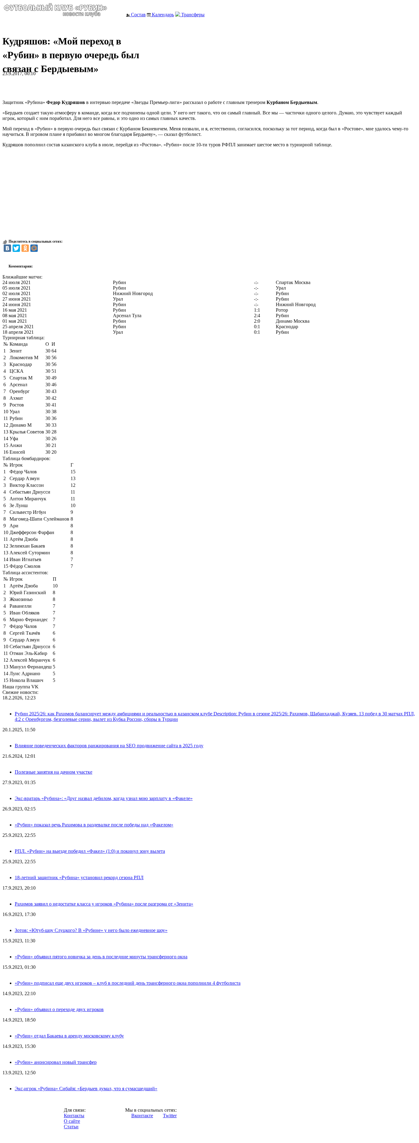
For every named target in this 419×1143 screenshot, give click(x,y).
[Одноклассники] (25, 248)
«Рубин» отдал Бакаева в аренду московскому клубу (69, 1035)
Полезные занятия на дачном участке (53, 772)
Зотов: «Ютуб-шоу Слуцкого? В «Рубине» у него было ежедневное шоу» (91, 930)
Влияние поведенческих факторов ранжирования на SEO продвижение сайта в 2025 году (109, 745)
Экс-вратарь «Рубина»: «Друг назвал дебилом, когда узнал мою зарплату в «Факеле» (104, 798)
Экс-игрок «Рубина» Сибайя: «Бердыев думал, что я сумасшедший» (86, 1088)
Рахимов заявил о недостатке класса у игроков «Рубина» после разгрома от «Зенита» (104, 903)
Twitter (170, 1115)
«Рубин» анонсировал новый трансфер (56, 1062)
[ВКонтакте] (7, 248)
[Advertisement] (74, 85)
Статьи (71, 1126)
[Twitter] (16, 248)
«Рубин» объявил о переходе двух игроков (59, 1009)
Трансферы (192, 14)
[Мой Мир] (34, 248)
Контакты (74, 1115)
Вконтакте (142, 1115)
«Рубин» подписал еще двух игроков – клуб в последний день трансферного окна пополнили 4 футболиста (127, 983)
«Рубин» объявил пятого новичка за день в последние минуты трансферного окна (101, 956)
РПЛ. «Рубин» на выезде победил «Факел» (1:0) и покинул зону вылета (90, 851)
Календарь (162, 14)
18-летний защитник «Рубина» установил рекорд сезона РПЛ (79, 877)
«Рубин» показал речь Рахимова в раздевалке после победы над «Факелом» (94, 824)
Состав (138, 14)
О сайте (72, 1121)
